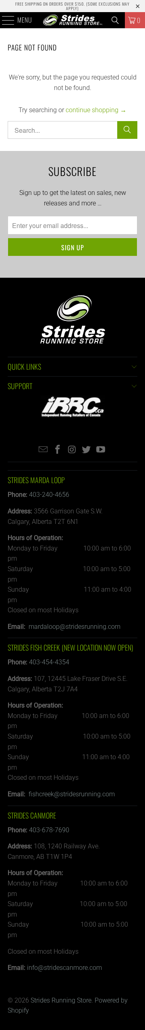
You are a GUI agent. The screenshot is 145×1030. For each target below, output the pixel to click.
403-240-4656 (49, 494)
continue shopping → (96, 110)
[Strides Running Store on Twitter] (87, 450)
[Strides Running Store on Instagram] (72, 450)
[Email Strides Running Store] (43, 450)
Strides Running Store (61, 1000)
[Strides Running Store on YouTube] (101, 450)
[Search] (115, 20)
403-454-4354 (49, 662)
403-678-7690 (49, 830)
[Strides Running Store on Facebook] (58, 450)
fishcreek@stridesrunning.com (72, 794)
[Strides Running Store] (72, 20)
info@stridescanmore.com (64, 967)
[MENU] (4, 20)
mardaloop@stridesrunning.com (74, 626)
